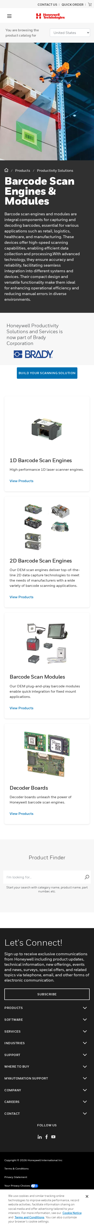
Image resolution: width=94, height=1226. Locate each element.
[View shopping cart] (90, 4)
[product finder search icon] (87, 877)
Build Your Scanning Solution (47, 373)
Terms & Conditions (16, 1168)
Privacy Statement (15, 1177)
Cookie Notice (72, 1213)
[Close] (87, 1196)
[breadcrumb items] (6, 170)
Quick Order (73, 4)
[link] (47, 481)
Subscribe (47, 994)
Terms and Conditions (29, 1217)
